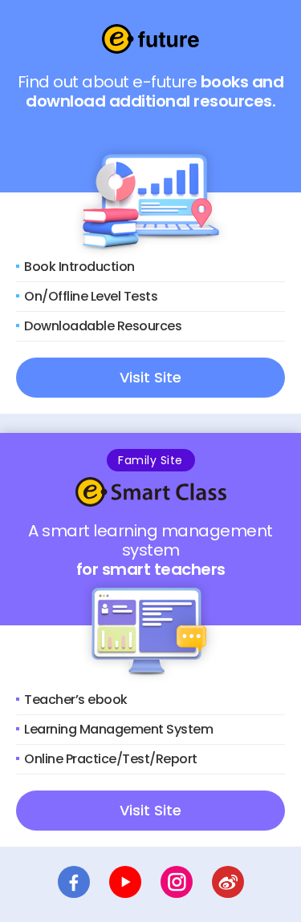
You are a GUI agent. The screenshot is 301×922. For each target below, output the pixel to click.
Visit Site (150, 377)
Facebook (74, 882)
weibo (228, 882)
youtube (125, 882)
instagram (177, 882)
